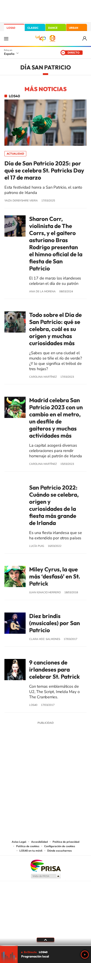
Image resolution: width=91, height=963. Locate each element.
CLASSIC (32, 27)
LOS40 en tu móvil (30, 850)
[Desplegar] (45, 939)
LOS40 (11, 27)
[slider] (45, 945)
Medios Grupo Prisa (45, 876)
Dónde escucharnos (59, 850)
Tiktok (27, 755)
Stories (72, 755)
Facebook (54, 755)
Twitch (63, 755)
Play (85, 954)
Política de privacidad (66, 842)
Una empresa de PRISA (45, 865)
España (9, 54)
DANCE (52, 27)
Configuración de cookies (59, 846)
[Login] (85, 38)
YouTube (36, 755)
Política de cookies (27, 846)
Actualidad (15, 153)
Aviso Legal (19, 842)
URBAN (73, 27)
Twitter (45, 755)
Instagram (19, 755)
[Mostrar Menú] (6, 38)
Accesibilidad (39, 842)
